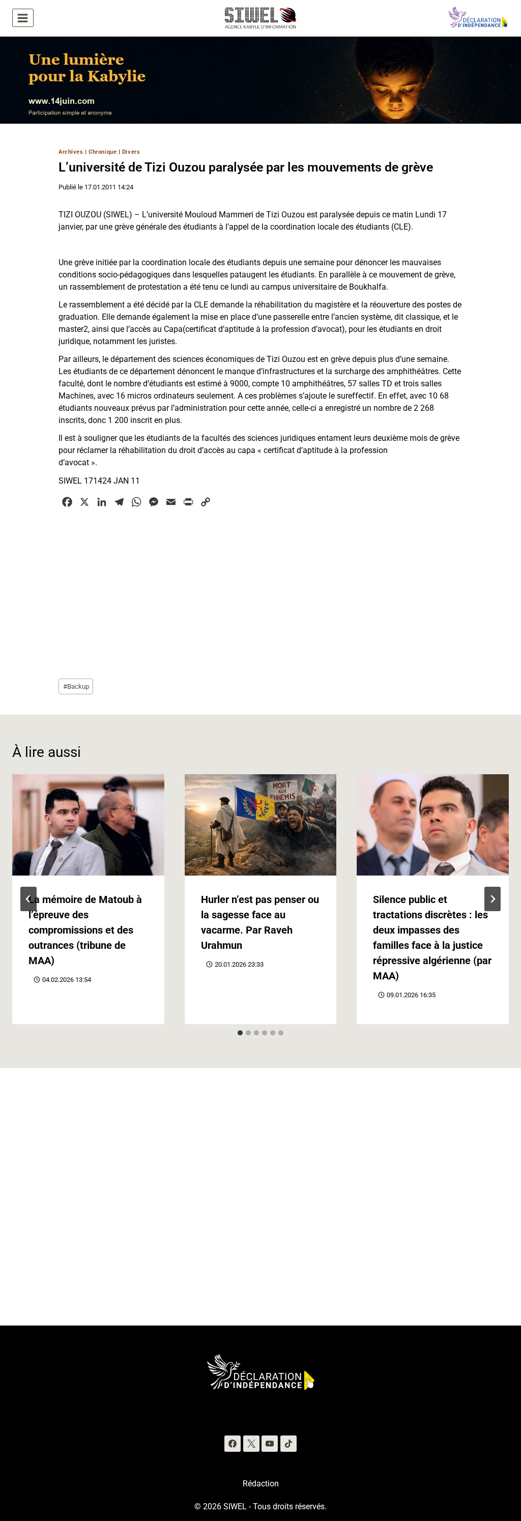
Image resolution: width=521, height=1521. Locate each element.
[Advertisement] (260, 592)
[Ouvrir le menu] (23, 18)
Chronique (103, 152)
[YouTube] (270, 1443)
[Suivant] (492, 899)
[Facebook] (232, 1443)
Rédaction (261, 1483)
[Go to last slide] (28, 899)
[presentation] (88, 825)
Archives (71, 152)
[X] (251, 1443)
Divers (131, 152)
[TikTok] (288, 1443)
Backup (76, 686)
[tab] (240, 1032)
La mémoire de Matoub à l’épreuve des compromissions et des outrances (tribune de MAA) (85, 930)
